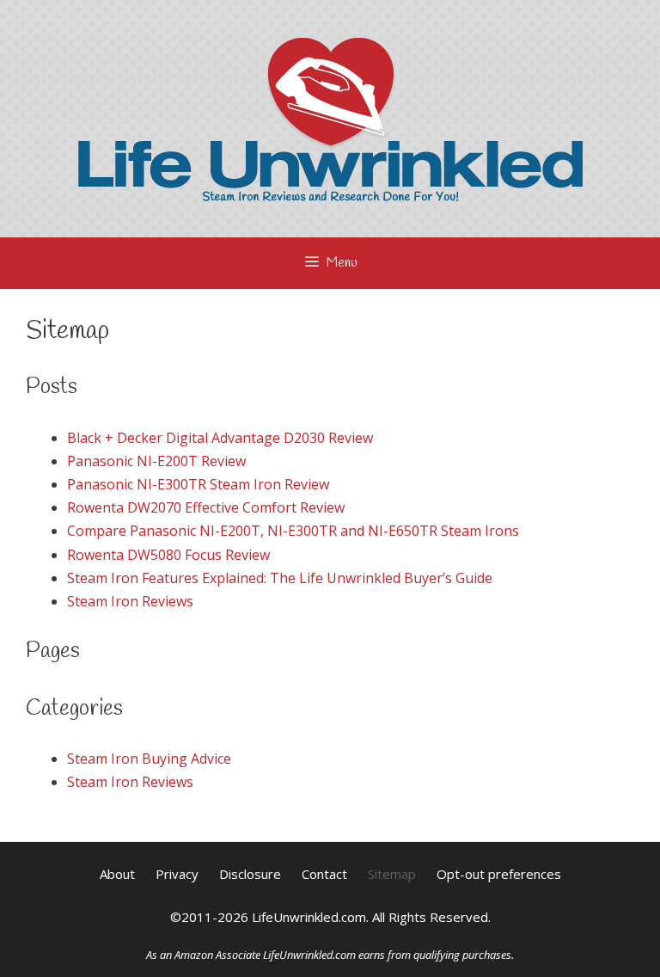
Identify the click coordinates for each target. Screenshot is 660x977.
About (117, 873)
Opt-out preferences (499, 873)
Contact (324, 873)
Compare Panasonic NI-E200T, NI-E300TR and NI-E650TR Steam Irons (293, 530)
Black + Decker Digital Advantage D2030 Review (220, 437)
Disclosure (250, 873)
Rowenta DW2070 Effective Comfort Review (206, 507)
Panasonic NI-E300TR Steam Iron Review (198, 484)
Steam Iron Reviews (130, 601)
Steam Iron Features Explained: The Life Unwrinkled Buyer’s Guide (279, 577)
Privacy (177, 873)
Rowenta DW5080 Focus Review (168, 554)
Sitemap (392, 873)
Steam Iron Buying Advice (149, 758)
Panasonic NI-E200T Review (156, 461)
